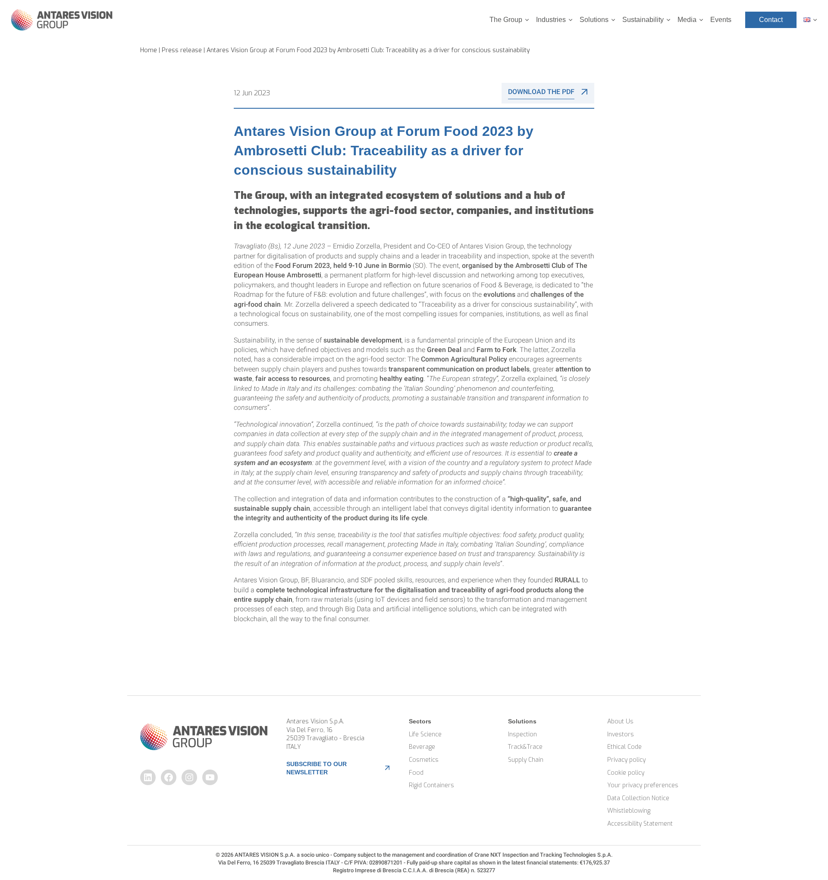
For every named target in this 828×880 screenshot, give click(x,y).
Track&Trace (525, 747)
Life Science (425, 734)
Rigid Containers (431, 785)
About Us (620, 721)
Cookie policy (625, 773)
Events (720, 19)
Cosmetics (424, 760)
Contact (771, 19)
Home (148, 50)
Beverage (422, 747)
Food (416, 773)
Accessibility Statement (640, 824)
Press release (182, 50)
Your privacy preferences (642, 785)
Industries (551, 19)
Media (686, 19)
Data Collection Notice (638, 798)
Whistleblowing (628, 811)
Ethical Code (624, 747)
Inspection (522, 734)
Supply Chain (525, 760)
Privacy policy (626, 760)
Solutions (594, 19)
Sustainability (643, 19)
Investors (620, 734)
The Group (505, 19)
